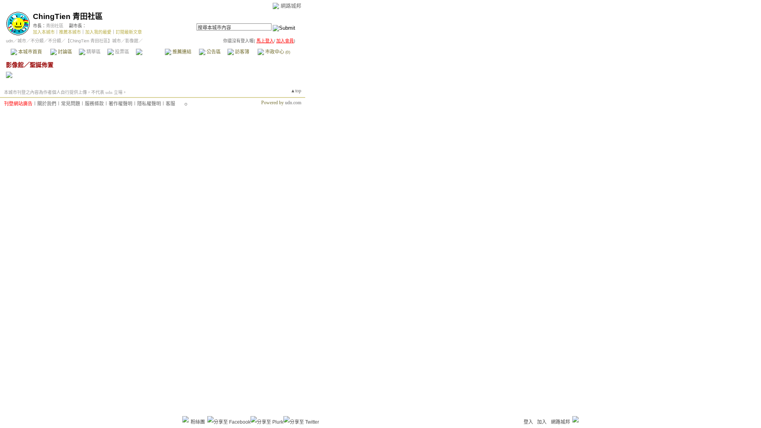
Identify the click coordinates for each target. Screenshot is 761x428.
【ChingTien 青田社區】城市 (93, 40)
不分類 (37, 40)
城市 (21, 40)
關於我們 (46, 104)
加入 (542, 422)
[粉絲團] (185, 419)
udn (9, 40)
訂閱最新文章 (129, 32)
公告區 (213, 52)
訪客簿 (241, 52)
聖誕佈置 (42, 64)
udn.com (293, 102)
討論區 (64, 52)
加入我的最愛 (98, 32)
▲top (296, 91)
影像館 (150, 52)
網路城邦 (291, 6)
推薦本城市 (70, 32)
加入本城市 (44, 32)
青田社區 (54, 25)
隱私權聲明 (149, 104)
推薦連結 (181, 52)
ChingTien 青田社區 (68, 16)
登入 (528, 422)
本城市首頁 (29, 52)
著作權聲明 (120, 104)
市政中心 (277, 52)
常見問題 (70, 104)
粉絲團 (198, 422)
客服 (170, 104)
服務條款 (94, 104)
